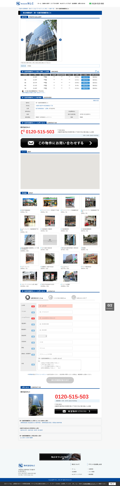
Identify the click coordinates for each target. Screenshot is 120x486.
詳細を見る (85, 77)
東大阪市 (40, 430)
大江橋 (27, 437)
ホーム (39, 3)
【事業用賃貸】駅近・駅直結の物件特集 (51, 422)
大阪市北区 (30, 430)
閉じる (112, 483)
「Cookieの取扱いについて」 (89, 483)
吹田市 (35, 430)
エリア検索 (91, 471)
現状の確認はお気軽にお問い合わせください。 (34, 92)
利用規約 (31, 374)
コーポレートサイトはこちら (25, 475)
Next (60, 40)
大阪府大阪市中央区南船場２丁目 (44, 105)
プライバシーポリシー (41, 374)
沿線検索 (91, 469)
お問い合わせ (81, 3)
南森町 (31, 437)
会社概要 (74, 3)
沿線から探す (46, 3)
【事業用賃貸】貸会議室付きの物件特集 (30, 422)
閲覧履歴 (91, 474)
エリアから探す (55, 3)
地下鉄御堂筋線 (40, 108)
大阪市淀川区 (23, 430)
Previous (22, 40)
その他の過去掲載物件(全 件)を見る (33, 91)
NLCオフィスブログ (65, 3)
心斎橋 (46, 108)
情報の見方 (96, 100)
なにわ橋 (22, 437)
